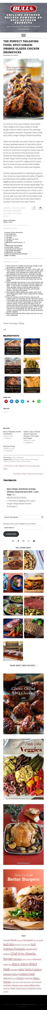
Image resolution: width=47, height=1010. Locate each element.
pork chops (27, 982)
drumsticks (6, 461)
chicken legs (24, 459)
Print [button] (40, 209)
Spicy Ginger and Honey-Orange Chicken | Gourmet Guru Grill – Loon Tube (23, 492)
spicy (22, 461)
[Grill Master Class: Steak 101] (13, 660)
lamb (14, 978)
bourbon (36, 940)
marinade (28, 978)
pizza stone (15, 982)
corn (9, 964)
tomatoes (31, 988)
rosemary (7, 985)
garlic (21, 969)
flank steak (13, 970)
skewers (6, 988)
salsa (26, 985)
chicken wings (33, 459)
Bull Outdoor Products (26, 1004)
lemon (20, 978)
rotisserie (15, 985)
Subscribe (11, 534)
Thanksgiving (21, 988)
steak (12, 988)
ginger (13, 461)
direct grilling (20, 964)
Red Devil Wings (9, 446)
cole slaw (29, 959)
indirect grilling (11, 974)
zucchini (5, 991)
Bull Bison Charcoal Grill (22, 945)
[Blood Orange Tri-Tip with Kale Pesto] (13, 615)
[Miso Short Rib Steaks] (13, 592)
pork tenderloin (36, 982)
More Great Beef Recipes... (23, 665)
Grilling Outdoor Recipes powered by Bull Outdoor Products (23, 19)
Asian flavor (15, 459)
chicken (17, 959)
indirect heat (27, 974)
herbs (28, 969)
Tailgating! (20, 457)
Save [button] (34, 209)
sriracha (27, 461)
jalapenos (7, 978)
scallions (31, 985)
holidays (37, 969)
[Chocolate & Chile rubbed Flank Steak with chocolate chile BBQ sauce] (34, 638)
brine (41, 940)
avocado (6, 940)
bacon (13, 940)
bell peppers (28, 940)
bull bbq (8, 944)
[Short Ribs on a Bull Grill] (13, 638)
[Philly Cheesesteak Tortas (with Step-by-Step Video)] (34, 592)
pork (21, 982)
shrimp (38, 985)
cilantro (24, 959)
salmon (21, 985)
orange (18, 461)
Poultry (13, 457)
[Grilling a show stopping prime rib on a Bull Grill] (34, 615)
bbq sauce (20, 940)
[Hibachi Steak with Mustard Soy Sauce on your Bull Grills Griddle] (34, 569)
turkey (38, 988)
